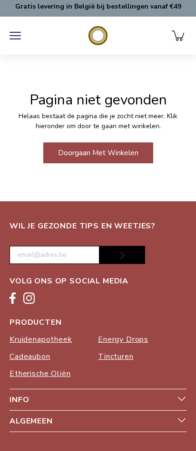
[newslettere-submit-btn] (122, 255)
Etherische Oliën (40, 373)
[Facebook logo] (13, 299)
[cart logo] (178, 35)
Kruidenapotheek (41, 339)
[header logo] (98, 35)
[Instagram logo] (29, 299)
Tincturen (116, 356)
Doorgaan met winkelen (98, 153)
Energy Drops (123, 339)
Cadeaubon (30, 356)
